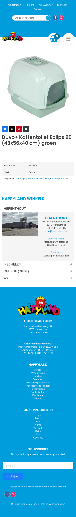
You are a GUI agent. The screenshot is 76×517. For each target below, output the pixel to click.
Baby (38, 431)
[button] (38, 208)
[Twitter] (12, 129)
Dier (38, 434)
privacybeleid (59, 486)
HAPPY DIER (42, 178)
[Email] (26, 129)
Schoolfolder (61, 178)
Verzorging (21, 178)
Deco (38, 418)
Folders (30, 5)
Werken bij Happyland (38, 382)
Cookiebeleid (38, 392)
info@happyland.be (56, 231)
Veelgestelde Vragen (38, 385)
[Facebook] (5, 129)
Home (38, 424)
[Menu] (68, 38)
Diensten (62, 5)
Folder (31, 178)
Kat (52, 178)
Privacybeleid (38, 389)
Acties (38, 369)
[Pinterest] (19, 129)
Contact (38, 9)
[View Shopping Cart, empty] (54, 38)
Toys (38, 415)
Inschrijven (12, 476)
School (38, 428)
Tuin (38, 421)
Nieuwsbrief (46, 5)
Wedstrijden (14, 5)
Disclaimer (38, 395)
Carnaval (38, 437)
